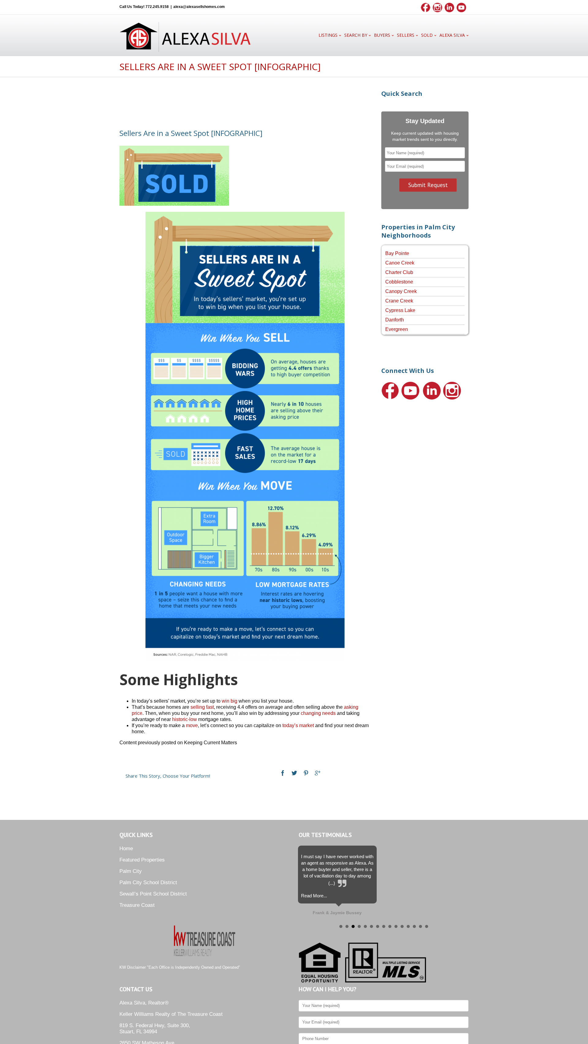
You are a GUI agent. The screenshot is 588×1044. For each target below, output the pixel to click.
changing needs (318, 713)
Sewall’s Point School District (153, 894)
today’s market (298, 725)
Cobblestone (399, 281)
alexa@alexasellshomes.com (199, 7)
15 (426, 926)
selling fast (202, 707)
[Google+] (317, 773)
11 (402, 926)
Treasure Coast (137, 905)
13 (414, 926)
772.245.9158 (157, 7)
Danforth (394, 319)
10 (396, 926)
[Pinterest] (306, 773)
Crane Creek (399, 300)
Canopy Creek (401, 291)
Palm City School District (148, 882)
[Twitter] (294, 773)
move (192, 725)
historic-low (184, 719)
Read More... (314, 895)
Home (126, 848)
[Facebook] (282, 773)
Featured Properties (142, 860)
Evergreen (396, 329)
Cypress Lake (400, 310)
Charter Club (399, 272)
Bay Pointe (397, 253)
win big (229, 701)
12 (408, 926)
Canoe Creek (399, 262)
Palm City (130, 871)
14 (420, 926)
